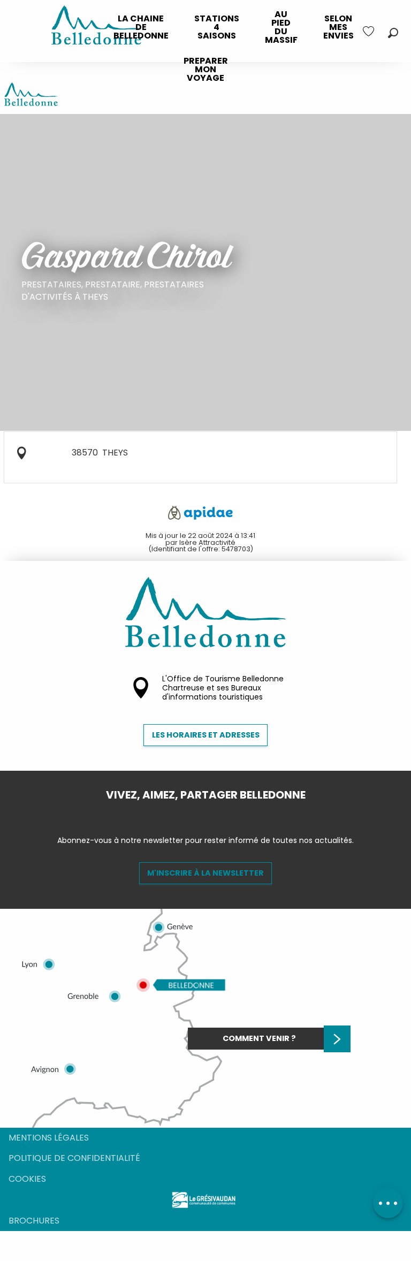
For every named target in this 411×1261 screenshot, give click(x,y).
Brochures (34, 1220)
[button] (393, 33)
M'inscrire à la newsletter (205, 873)
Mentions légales (49, 1137)
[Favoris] (369, 31)
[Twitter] (214, 813)
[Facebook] (197, 813)
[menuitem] (141, 27)
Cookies (27, 1179)
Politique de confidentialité (74, 1158)
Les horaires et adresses (206, 735)
